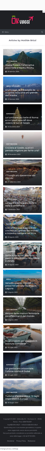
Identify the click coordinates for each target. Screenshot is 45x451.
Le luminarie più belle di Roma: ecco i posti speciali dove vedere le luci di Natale (22, 120)
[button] (42, 32)
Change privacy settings (9, 449)
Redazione (31, 441)
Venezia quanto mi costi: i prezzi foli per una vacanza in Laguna (20, 286)
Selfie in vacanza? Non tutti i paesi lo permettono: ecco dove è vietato (22, 258)
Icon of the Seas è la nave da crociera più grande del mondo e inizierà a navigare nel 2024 (22, 231)
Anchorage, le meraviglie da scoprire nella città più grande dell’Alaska (21, 93)
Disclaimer (10, 441)
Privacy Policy (21, 441)
